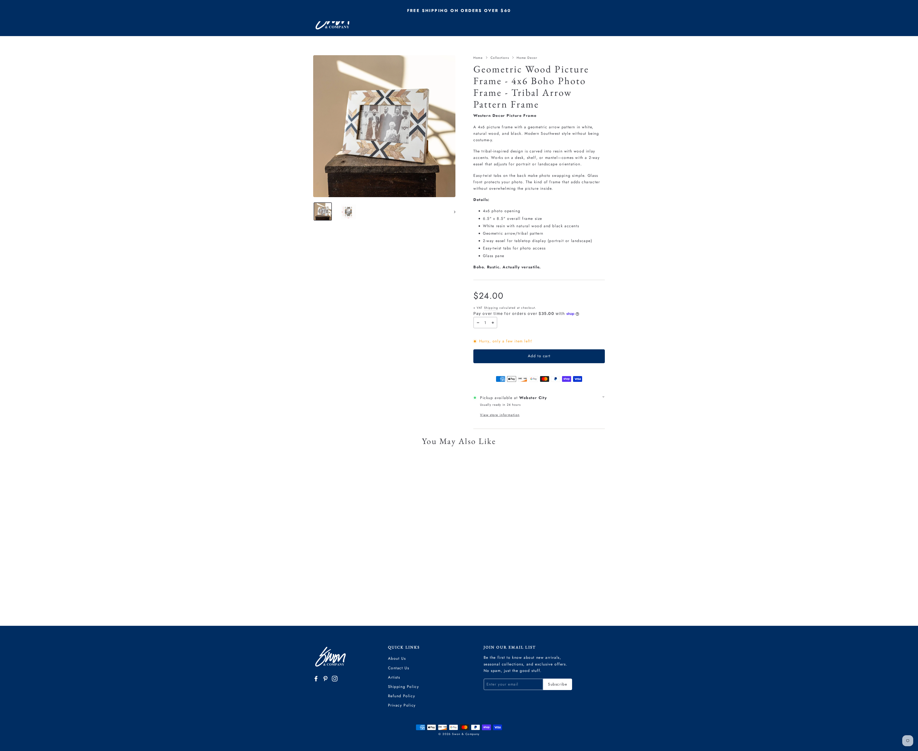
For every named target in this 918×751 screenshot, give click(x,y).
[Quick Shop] (372, 466)
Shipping (491, 308)
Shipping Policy (403, 686)
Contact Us (398, 668)
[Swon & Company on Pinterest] (325, 678)
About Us (397, 658)
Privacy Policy (402, 705)
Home (478, 57)
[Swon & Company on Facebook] (316, 678)
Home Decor (527, 57)
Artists (394, 677)
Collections (500, 57)
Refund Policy (401, 696)
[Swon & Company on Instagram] (335, 678)
